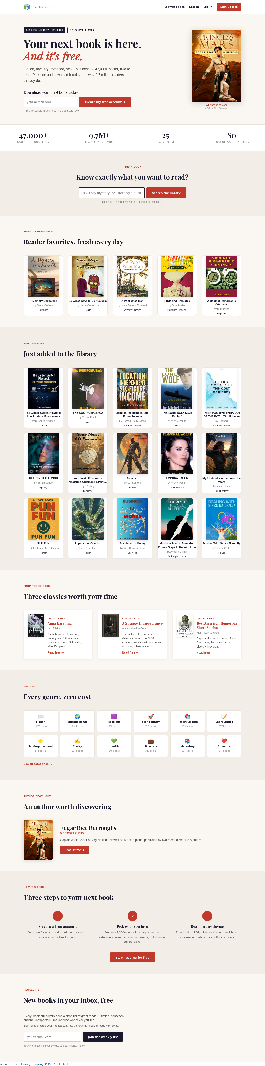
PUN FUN (43, 543)
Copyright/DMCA (44, 1064)
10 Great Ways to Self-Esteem (88, 300)
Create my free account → (105, 102)
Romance (43, 310)
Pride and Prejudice (177, 300)
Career (43, 425)
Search (194, 7)
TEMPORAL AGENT (177, 478)
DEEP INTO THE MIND (43, 478)
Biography (222, 313)
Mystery (43, 487)
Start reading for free (132, 957)
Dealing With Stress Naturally (221, 543)
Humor (43, 553)
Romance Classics (177, 310)
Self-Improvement (132, 425)
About (4, 1064)
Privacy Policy (76, 1045)
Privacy (26, 1064)
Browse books (174, 7)
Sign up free (229, 7)
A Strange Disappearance (142, 623)
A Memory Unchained (43, 300)
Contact (63, 1064)
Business (88, 491)
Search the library (166, 193)
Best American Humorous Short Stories (217, 625)
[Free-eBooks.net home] (41, 7)
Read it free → (74, 850)
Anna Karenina (60, 623)
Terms (14, 1064)
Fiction (88, 422)
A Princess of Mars (216, 105)
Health (88, 310)
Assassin (132, 478)
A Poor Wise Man (132, 300)
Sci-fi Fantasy (177, 487)
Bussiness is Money (132, 543)
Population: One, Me (88, 543)
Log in (207, 7)
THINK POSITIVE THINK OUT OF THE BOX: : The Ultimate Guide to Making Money (221, 416)
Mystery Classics (132, 310)
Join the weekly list (103, 1037)
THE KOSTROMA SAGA (88, 412)
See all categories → (38, 763)
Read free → (56, 652)
